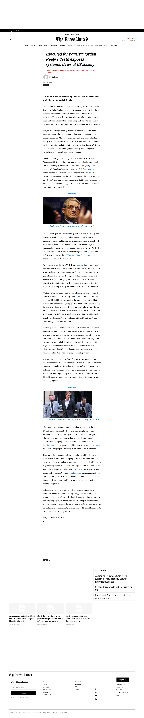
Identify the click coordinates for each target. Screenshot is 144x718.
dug (97, 176)
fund (79, 293)
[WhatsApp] (72, 89)
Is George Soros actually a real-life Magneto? (72, 226)
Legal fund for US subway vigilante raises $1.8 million (72, 419)
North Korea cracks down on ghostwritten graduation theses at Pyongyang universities (50, 618)
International (120, 685)
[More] (140, 89)
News (50, 560)
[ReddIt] (68, 89)
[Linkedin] (77, 89)
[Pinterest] (82, 89)
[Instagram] (96, 692)
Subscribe (24, 693)
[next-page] (14, 628)
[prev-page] (10, 628)
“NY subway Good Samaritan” (78, 255)
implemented (75, 473)
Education (78, 681)
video (89, 169)
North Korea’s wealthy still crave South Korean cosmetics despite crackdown (78, 618)
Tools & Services (121, 690)
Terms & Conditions (122, 692)
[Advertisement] (72, 14)
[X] (63, 89)
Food (76, 687)
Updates (54, 70)
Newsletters (119, 687)
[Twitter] (96, 686)
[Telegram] (97, 89)
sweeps (95, 445)
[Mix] (102, 89)
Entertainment (79, 684)
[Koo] (135, 89)
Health (77, 689)
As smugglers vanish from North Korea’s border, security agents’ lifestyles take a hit (22, 618)
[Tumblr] (92, 89)
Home (48, 70)
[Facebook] (58, 89)
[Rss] (96, 699)
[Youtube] (96, 696)
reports (80, 265)
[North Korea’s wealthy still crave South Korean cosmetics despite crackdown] (79, 608)
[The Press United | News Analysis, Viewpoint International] (72, 39)
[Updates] (46, 77)
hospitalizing (48, 445)
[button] (11, 39)
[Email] (87, 89)
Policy (118, 695)
